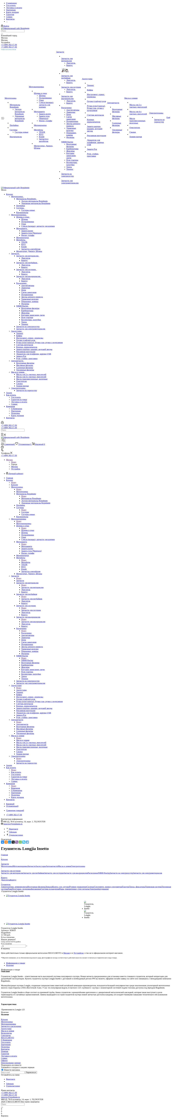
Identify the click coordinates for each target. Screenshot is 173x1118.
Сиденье (90, 887)
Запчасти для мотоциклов (28, 256)
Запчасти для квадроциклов (28, 276)
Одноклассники (16, 835)
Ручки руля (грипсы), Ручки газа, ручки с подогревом (39, 342)
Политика (15, 413)
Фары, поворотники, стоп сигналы (74, 889)
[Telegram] (27, 842)
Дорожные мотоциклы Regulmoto (35, 203)
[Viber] (16, 842)
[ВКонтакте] (2, 842)
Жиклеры (25, 313)
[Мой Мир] (9, 842)
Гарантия (5, 1054)
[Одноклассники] (6, 842)
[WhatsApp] (20, 842)
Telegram (13, 832)
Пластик (125, 887)
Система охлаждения (50, 889)
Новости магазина (12, 1070)
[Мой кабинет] (2, 423)
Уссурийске (79, 953)
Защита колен (27, 231)
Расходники (21, 283)
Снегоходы (6, 1035)
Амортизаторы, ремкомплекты (14, 887)
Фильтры (25, 304)
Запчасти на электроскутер (28, 326)
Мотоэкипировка (19, 215)
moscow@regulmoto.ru (13, 824)
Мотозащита (22, 228)
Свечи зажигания (28, 292)
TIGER (24, 242)
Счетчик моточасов (24, 345)
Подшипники (27, 295)
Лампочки (25, 288)
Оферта (4, 1060)
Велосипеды (6, 1033)
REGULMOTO (7, 1038)
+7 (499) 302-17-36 (9, 45)
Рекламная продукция (25, 352)
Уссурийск (15, 469)
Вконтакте (13, 829)
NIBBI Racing (22, 306)
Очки (23, 224)
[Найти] (2, 433)
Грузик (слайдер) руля (25, 340)
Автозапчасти (17, 361)
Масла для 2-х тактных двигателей (31, 374)
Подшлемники (27, 222)
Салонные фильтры (24, 368)
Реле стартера (27, 317)
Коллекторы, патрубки (31, 320)
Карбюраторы (27, 311)
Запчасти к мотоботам (30, 249)
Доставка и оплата (19, 402)
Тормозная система (153, 887)
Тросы (24, 322)
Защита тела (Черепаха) (31, 233)
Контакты (10, 418)
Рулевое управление (78, 887)
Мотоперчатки (22, 238)
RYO (23, 244)
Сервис (14, 404)
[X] (13, 842)
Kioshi (24, 247)
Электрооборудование (99, 889)
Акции (9, 393)
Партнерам (16, 411)
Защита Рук (21, 356)
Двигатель (25, 258)
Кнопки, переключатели (26, 347)
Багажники (36, 889)
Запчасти (15, 253)
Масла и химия (18, 372)
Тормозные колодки (30, 299)
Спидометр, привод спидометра (108, 887)
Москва (14, 467)
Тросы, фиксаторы (137, 887)
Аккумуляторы (27, 285)
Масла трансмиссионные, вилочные (31, 379)
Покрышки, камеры (29, 301)
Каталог (9, 194)
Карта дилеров (17, 415)
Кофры (19, 336)
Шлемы (24, 219)
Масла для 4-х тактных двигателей (31, 377)
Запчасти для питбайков (27, 263)
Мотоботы (21, 240)
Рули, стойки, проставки (26, 358)
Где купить (16, 397)
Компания (10, 406)
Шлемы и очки (23, 217)
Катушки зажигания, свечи (33, 315)
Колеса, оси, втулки (60, 887)
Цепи (23, 290)
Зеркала (49, 887)
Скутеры (20, 208)
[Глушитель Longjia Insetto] (18, 896)
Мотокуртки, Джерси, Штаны (29, 251)
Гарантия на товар (19, 399)
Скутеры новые (28, 210)
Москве (66, 953)
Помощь (4, 1051)
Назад (13, 462)
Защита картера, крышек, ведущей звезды (34, 349)
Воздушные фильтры (30, 308)
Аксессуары (17, 331)
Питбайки (20, 206)
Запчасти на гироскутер (26, 390)
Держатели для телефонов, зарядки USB (33, 354)
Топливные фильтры (25, 370)
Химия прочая (22, 386)
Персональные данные (11, 1063)
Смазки (19, 384)
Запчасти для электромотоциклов (30, 329)
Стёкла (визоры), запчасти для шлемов (38, 226)
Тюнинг (24, 324)
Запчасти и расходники (11, 1026)
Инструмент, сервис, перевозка (29, 338)
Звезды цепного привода (32, 297)
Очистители (21, 381)
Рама (10, 889)
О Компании (16, 409)
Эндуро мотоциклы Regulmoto (34, 201)
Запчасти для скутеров (26, 269)
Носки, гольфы (27, 235)
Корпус (24, 260)
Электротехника (18, 388)
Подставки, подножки (21, 889)
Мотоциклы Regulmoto (26, 199)
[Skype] (23, 842)
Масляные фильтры (24, 365)
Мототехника (17, 196)
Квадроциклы (22, 212)
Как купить (11, 395)
